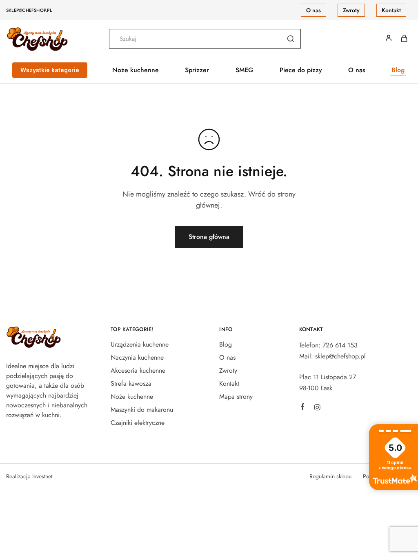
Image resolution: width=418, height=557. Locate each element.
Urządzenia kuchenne (140, 344)
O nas (313, 10)
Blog (398, 70)
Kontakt (391, 10)
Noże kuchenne (132, 396)
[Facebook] (302, 408)
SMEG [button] (244, 70)
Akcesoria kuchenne (138, 370)
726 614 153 (340, 345)
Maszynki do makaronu (142, 409)
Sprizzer (197, 70)
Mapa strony (236, 396)
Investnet (42, 476)
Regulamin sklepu (330, 476)
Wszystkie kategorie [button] (49, 69)
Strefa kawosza (131, 383)
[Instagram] (317, 408)
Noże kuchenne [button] (135, 70)
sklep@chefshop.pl (29, 10)
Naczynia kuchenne (137, 357)
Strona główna (209, 236)
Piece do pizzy (301, 70)
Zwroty (351, 10)
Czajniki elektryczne (138, 422)
